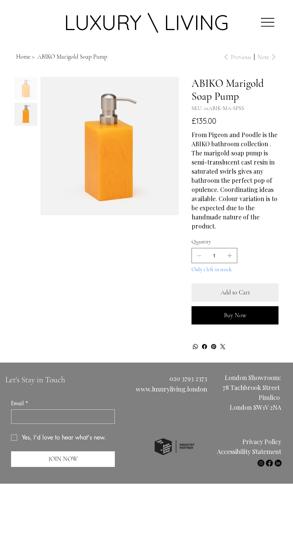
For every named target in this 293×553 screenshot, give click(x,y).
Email (19, 403)
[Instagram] (261, 463)
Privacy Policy (261, 441)
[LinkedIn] (278, 463)
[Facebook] (204, 346)
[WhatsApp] (195, 346)
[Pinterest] (213, 346)
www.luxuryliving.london (171, 389)
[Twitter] (223, 346)
